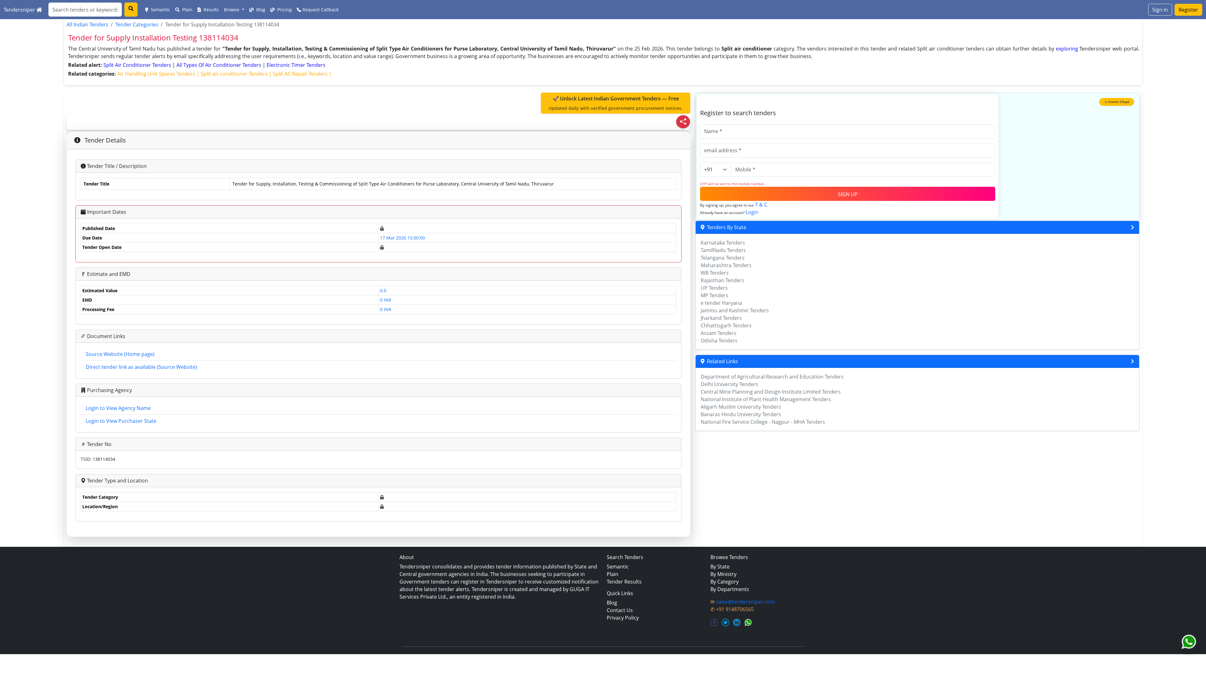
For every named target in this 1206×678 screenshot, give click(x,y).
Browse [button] (232, 10)
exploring (1067, 48)
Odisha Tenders (719, 340)
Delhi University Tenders (729, 384)
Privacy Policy (623, 617)
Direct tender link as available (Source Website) (141, 366)
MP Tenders (714, 295)
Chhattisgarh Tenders (726, 325)
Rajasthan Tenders (722, 280)
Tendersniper (20, 9)
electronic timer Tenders (296, 65)
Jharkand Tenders (721, 318)
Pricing (284, 10)
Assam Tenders (718, 333)
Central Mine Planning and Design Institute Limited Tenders (771, 391)
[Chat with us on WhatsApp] (1189, 642)
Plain (187, 10)
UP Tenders (714, 287)
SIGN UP (848, 194)
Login (752, 212)
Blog (260, 10)
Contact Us (620, 610)
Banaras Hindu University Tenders (741, 414)
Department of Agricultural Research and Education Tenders (772, 376)
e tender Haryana (721, 302)
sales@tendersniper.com (745, 601)
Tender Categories (136, 24)
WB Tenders (715, 272)
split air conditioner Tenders (137, 65)
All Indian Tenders (87, 24)
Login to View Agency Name (118, 408)
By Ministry (723, 574)
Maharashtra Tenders (726, 265)
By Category (724, 581)
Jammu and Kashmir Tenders (735, 310)
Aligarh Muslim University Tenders (741, 406)
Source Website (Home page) (120, 354)
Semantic (159, 10)
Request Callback (320, 10)
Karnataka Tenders (723, 242)
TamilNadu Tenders (723, 250)
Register (1188, 9)
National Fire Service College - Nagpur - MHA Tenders (763, 421)
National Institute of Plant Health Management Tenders (766, 399)
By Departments (729, 589)
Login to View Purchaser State (121, 420)
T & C (761, 204)
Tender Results (624, 581)
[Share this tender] (683, 122)
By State (720, 566)
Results (210, 10)
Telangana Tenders (723, 257)
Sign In (1160, 9)
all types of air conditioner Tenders (220, 65)
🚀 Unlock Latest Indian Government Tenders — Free (615, 103)
